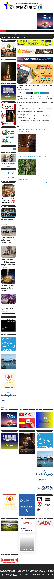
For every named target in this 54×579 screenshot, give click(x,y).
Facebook (28, 93)
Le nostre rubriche (27, 37)
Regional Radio (12, 319)
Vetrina (31, 89)
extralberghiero (20, 179)
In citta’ (19, 37)
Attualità (14, 34)
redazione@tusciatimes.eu (12, 570)
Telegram (42, 93)
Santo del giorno (27, 530)
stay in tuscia (26, 179)
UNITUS (8, 37)
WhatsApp (36, 93)
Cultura (30, 34)
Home (2, 34)
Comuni (45, 34)
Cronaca (20, 34)
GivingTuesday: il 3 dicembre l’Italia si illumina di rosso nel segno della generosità (32, 182)
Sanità (36, 34)
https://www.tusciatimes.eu (33, 575)
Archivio (7, 34)
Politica (25, 34)
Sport (40, 34)
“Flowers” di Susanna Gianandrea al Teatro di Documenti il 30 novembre (39, 184)
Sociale (13, 37)
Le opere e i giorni (27, 543)
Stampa (47, 93)
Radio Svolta (13, 557)
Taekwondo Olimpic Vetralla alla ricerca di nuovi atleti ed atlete (8, 221)
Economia (3, 37)
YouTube (8, 166)
